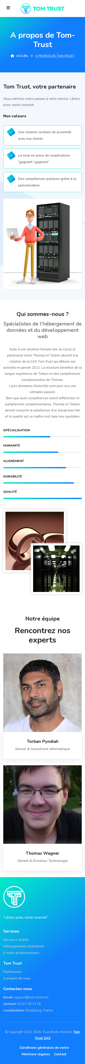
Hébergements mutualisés (23, 946)
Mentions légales (36, 1054)
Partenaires (12, 972)
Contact (60, 1054)
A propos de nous (17, 978)
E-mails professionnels (21, 953)
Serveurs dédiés (16, 940)
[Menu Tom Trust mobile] (8, 8)
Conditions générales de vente (44, 1047)
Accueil (21, 56)
